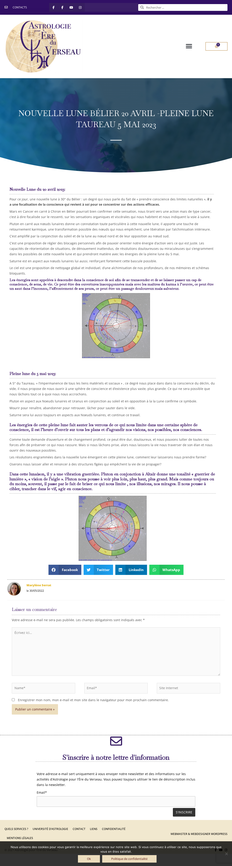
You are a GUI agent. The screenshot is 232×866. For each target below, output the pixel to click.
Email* (42, 792)
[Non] (226, 853)
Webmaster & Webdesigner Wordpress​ (199, 834)
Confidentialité (114, 829)
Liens (93, 829)
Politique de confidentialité (129, 859)
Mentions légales (20, 838)
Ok (89, 859)
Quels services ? (16, 829)
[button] (189, 46)
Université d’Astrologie (50, 829)
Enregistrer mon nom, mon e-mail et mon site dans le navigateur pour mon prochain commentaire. (93, 700)
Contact (79, 829)
